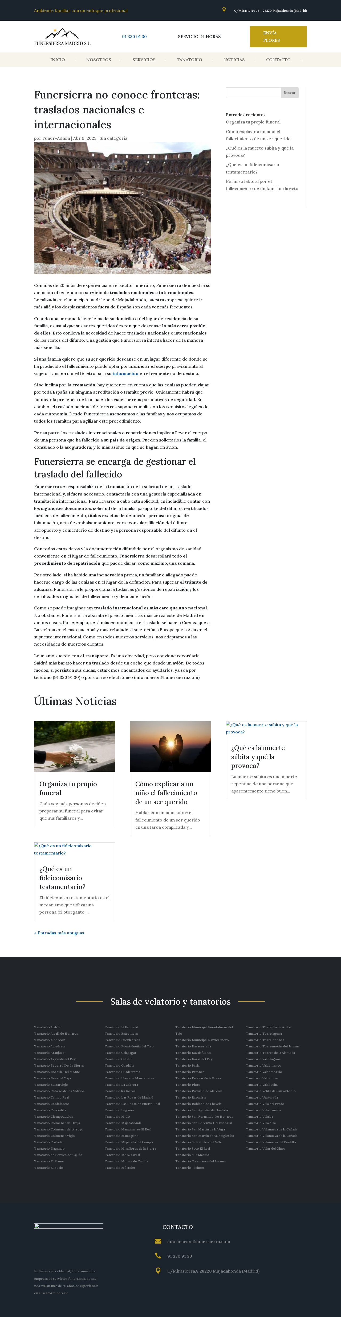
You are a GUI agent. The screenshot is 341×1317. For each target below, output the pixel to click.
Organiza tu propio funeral (253, 122)
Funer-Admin (56, 138)
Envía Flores (271, 36)
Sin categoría (113, 138)
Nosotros (98, 59)
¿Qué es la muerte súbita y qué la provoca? (258, 757)
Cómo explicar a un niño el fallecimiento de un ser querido (166, 793)
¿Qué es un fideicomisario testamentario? (62, 878)
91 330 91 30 (134, 36)
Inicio (57, 59)
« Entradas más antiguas (59, 932)
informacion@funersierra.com (198, 1241)
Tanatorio (189, 59)
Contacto (278, 59)
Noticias (234, 59)
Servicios (144, 59)
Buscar (290, 92)
